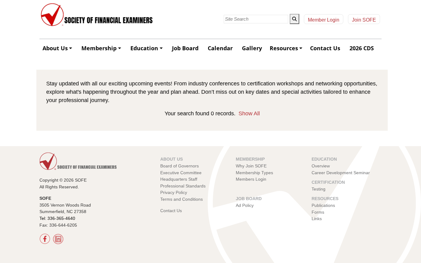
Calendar (220, 48)
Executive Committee (181, 172)
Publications (323, 205)
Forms (318, 212)
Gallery (252, 48)
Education (144, 48)
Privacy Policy (173, 192)
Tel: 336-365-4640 (57, 218)
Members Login (251, 179)
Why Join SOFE (251, 165)
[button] (294, 19)
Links (317, 218)
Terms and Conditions (181, 199)
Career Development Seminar (341, 172)
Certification (328, 182)
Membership (98, 48)
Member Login (323, 20)
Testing (318, 189)
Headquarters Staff (178, 179)
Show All (249, 113)
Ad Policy (245, 205)
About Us (55, 48)
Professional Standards (183, 185)
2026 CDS (361, 48)
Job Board (185, 48)
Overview (321, 165)
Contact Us (325, 48)
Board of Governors (179, 165)
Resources (284, 48)
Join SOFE (364, 20)
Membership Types (254, 172)
